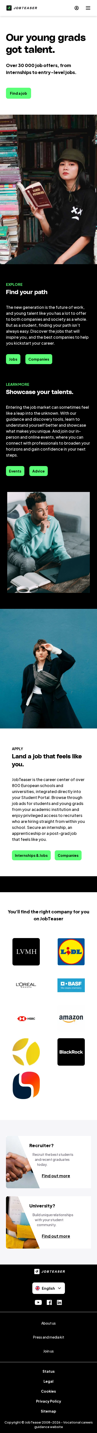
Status (49, 1371)
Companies (38, 359)
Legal (48, 1381)
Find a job (18, 93)
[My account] (76, 8)
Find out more (56, 1175)
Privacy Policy (48, 1401)
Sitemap (48, 1411)
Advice (38, 471)
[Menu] (88, 8)
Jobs (13, 359)
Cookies (48, 1391)
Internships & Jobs (31, 855)
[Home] (20, 8)
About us (48, 1323)
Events (15, 471)
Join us (48, 1351)
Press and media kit (48, 1337)
